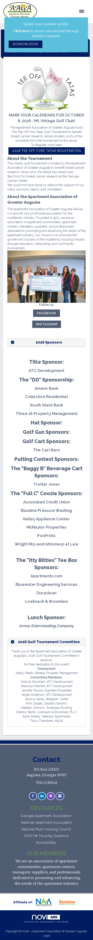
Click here (21, 31)
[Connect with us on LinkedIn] (42, 796)
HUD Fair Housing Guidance (46, 836)
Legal (46, 935)
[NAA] (46, 902)
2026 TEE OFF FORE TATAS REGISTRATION (46, 150)
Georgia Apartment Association (46, 816)
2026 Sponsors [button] (49, 342)
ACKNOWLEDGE (25, 44)
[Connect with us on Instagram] (51, 796)
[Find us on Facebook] (33, 796)
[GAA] (69, 902)
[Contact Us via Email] (60, 796)
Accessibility (46, 842)
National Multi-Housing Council (46, 829)
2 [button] (19, 642)
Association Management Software (46, 922)
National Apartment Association (46, 822)
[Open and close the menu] (63, 11)
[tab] (46, 343)
